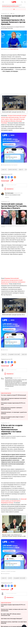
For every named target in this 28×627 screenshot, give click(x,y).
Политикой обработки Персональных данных (10, 6)
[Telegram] (8, 177)
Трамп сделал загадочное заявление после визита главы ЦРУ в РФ (13, 213)
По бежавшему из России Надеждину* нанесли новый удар (12, 218)
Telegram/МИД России (14, 49)
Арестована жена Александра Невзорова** (11, 222)
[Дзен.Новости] (2, 177)
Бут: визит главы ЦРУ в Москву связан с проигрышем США (11, 204)
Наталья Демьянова (6, 621)
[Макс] (5, 177)
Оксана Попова (5, 378)
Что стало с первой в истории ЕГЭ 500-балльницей (13, 423)
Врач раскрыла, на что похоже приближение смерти (14, 225)
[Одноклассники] (15, 177)
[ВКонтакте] (11, 177)
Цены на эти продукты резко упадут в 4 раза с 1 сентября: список (13, 446)
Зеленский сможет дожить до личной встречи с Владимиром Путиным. (13, 548)
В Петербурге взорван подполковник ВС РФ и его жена (13, 432)
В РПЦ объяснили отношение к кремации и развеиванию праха (11, 209)
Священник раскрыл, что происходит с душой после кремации (14, 441)
